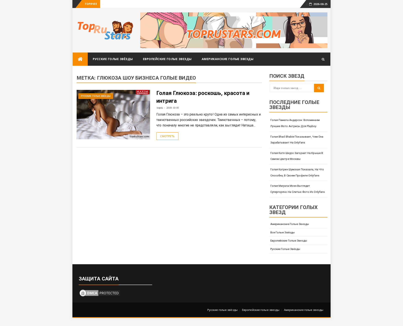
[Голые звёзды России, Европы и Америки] (80, 59)
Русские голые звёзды (113, 59)
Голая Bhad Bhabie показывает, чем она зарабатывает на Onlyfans (296, 139)
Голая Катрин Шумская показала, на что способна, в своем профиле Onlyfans (297, 172)
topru (160, 107)
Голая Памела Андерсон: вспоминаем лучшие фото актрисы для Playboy (295, 123)
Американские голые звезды (228, 59)
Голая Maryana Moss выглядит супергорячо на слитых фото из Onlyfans (297, 188)
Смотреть (167, 136)
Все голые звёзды (282, 232)
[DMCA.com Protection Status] (100, 292)
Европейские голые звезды (167, 59)
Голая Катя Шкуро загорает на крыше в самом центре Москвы (296, 156)
